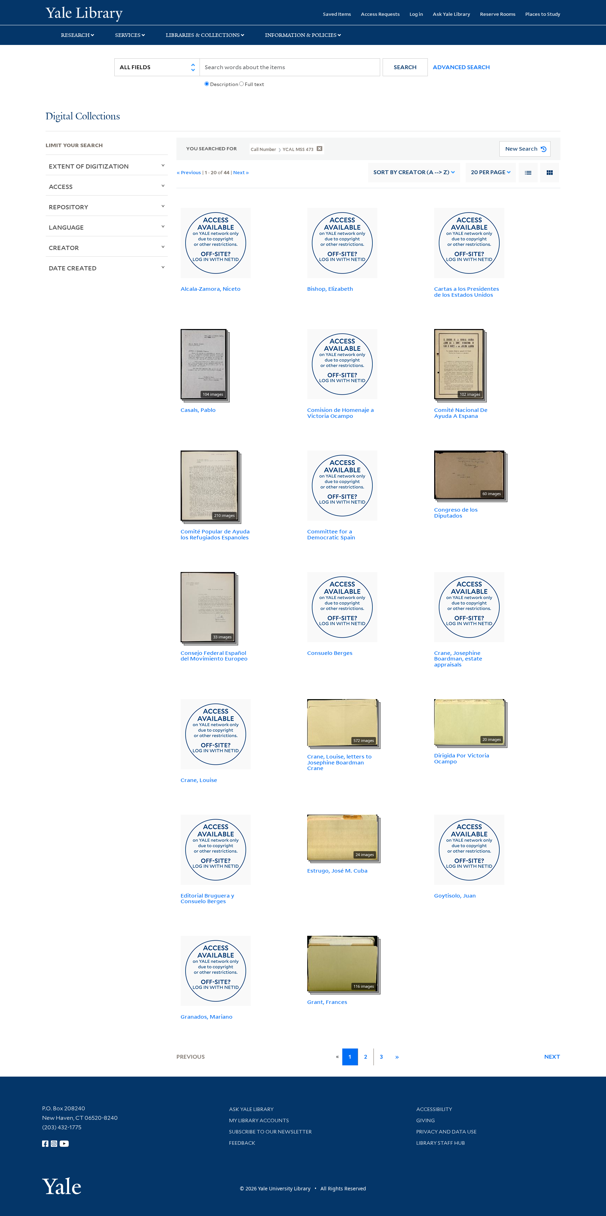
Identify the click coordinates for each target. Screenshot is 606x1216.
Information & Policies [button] (301, 35)
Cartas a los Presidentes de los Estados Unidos (466, 291)
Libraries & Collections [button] (203, 35)
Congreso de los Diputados (456, 512)
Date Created (72, 268)
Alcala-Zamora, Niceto (211, 288)
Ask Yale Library (451, 14)
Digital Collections (83, 116)
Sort (411, 172)
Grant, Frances (327, 1001)
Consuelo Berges (329, 652)
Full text (254, 84)
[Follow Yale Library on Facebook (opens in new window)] (45, 1144)
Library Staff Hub (440, 1143)
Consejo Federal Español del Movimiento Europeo (214, 655)
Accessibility (434, 1109)
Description (224, 84)
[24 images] (342, 836)
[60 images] (469, 474)
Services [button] (128, 35)
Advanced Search (461, 67)
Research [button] (75, 35)
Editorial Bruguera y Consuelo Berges (207, 898)
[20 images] (469, 721)
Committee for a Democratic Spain (331, 534)
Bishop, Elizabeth (330, 288)
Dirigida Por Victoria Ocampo (461, 758)
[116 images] (342, 963)
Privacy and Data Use (446, 1132)
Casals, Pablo (198, 409)
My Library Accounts (259, 1120)
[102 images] (459, 364)
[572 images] (342, 722)
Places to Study (542, 14)
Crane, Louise (199, 779)
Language (66, 227)
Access (61, 186)
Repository (68, 207)
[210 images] (209, 485)
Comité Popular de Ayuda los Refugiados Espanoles (215, 534)
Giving (425, 1120)
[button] (405, 67)
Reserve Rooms (498, 14)
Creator (64, 247)
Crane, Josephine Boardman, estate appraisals (458, 658)
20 (488, 172)
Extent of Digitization (89, 166)
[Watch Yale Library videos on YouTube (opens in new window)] (64, 1144)
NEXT (552, 1056)
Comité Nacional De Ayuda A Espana (460, 412)
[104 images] (204, 364)
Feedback (242, 1143)
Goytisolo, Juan (455, 895)
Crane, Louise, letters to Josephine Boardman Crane (339, 762)
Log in (416, 14)
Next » (241, 172)
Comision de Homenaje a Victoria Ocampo (340, 412)
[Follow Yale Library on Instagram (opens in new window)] (54, 1144)
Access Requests (380, 14)
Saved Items (337, 14)
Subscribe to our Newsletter (270, 1132)
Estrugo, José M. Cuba (337, 870)
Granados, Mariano (207, 1016)
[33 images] (208, 606)
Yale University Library (84, 13)
